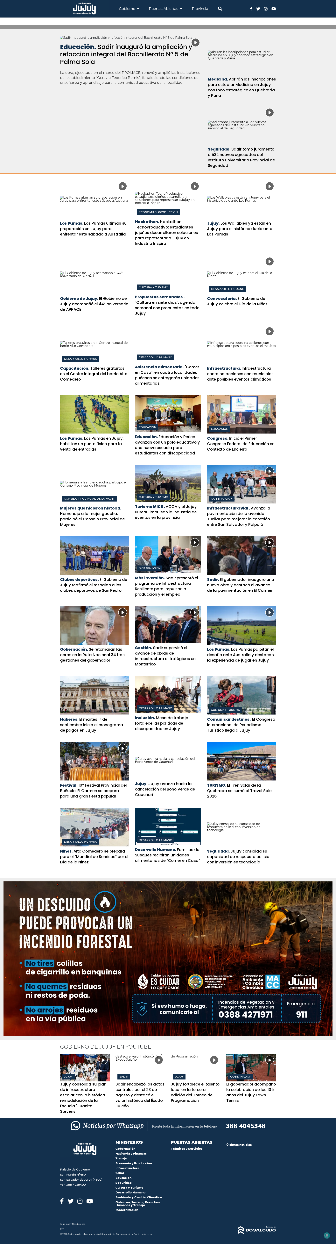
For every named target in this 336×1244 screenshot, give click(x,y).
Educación (147, 427)
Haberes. (69, 719)
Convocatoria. (222, 298)
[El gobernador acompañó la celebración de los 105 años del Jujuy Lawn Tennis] (251, 1067)
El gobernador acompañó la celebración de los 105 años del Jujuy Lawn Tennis (251, 1092)
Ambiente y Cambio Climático (139, 1197)
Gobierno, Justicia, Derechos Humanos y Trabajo (138, 1203)
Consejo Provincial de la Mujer (89, 498)
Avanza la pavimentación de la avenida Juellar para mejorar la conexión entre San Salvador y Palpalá (238, 516)
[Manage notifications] (327, 1235)
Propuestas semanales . (160, 297)
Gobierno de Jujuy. (79, 298)
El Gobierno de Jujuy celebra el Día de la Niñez (237, 301)
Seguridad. (219, 149)
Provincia (200, 9)
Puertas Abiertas (164, 9)
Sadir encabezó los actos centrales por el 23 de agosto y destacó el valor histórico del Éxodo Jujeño (140, 1095)
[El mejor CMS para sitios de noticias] (251, 1230)
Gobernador (240, 1076)
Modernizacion (127, 1210)
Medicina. (218, 79)
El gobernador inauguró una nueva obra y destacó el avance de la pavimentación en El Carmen (240, 585)
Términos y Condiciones (72, 1224)
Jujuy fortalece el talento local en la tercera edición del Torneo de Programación (195, 1092)
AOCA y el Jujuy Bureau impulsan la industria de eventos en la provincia (166, 512)
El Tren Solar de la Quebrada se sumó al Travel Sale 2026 (239, 791)
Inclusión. (145, 717)
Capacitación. (74, 368)
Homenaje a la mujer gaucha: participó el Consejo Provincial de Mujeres (92, 519)
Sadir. (213, 579)
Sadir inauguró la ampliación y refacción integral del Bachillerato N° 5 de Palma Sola (126, 54)
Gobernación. (74, 649)
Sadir (123, 1076)
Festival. (69, 785)
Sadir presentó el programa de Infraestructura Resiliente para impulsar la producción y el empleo (166, 586)
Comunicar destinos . (229, 719)
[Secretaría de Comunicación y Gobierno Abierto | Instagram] (266, 9)
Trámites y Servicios (186, 1148)
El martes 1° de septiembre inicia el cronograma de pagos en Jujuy (91, 725)
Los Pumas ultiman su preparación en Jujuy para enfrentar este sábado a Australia (93, 229)
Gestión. (143, 647)
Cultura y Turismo (153, 287)
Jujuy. (213, 223)
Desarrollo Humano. (155, 849)
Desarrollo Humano (227, 289)
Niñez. (66, 851)
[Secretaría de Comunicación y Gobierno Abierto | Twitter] (258, 9)
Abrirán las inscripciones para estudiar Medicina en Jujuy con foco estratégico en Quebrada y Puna (242, 87)
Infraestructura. (224, 368)
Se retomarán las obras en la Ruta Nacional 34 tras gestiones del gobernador (92, 655)
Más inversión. (150, 578)
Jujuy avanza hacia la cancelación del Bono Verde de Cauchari (165, 789)
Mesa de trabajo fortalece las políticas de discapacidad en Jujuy (161, 723)
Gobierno (127, 9)
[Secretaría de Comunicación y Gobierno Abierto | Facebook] (251, 9)
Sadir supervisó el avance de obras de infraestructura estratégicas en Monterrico (165, 656)
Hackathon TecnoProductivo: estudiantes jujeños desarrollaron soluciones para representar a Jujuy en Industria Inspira (166, 232)
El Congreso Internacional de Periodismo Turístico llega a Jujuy (241, 725)
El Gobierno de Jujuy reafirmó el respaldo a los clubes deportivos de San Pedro (93, 585)
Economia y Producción (158, 212)
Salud (120, 1173)
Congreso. (217, 438)
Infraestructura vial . (228, 508)
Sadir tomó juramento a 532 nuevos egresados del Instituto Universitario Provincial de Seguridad (241, 157)
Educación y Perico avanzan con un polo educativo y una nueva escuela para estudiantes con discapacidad (167, 445)
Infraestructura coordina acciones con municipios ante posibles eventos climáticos (240, 374)
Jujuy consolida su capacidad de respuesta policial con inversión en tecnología (238, 856)
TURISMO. (216, 785)
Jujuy (68, 1076)
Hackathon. (147, 221)
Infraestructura (127, 1168)
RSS (62, 1229)
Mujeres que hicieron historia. (90, 508)
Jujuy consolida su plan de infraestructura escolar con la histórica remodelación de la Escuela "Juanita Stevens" (83, 1097)
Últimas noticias (239, 1145)
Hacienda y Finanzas (131, 1153)
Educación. (78, 46)
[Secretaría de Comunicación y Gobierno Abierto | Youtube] (273, 9)
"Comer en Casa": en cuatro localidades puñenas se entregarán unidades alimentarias (167, 375)
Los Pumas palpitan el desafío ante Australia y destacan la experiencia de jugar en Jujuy (240, 655)
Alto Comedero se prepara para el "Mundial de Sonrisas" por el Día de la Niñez (94, 856)
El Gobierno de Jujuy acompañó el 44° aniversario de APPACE (94, 304)
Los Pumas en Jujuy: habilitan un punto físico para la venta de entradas (91, 444)
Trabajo (121, 1158)
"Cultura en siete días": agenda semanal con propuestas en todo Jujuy (167, 308)
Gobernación (222, 498)
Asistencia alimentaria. (159, 367)
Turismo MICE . (150, 506)
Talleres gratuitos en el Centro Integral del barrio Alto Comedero (93, 374)
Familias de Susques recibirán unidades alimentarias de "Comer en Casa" (167, 855)
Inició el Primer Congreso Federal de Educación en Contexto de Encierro (241, 444)
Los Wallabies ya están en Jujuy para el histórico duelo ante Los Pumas (239, 229)
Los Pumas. (71, 223)
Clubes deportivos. (79, 579)
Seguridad (123, 1182)
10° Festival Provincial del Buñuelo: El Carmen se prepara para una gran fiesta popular (93, 791)
